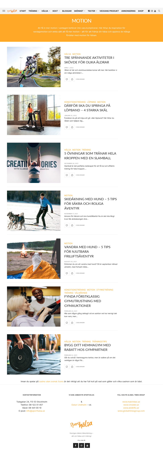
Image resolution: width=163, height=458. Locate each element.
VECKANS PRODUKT (109, 11)
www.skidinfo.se (131, 408)
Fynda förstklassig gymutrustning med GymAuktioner (82, 301)
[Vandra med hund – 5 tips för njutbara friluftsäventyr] (33, 259)
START (23, 11)
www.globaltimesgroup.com (131, 411)
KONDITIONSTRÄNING (75, 102)
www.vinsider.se (131, 404)
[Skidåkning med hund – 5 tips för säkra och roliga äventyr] (33, 211)
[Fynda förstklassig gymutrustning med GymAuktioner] (33, 306)
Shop (141, 11)
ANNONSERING (128, 11)
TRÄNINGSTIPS (99, 341)
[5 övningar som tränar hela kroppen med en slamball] (33, 163)
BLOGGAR (67, 11)
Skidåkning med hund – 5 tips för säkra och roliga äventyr (90, 204)
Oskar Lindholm (78, 404)
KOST (55, 11)
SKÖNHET (78, 11)
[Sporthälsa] (12, 11)
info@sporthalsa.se (35, 411)
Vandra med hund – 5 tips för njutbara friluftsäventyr (87, 251)
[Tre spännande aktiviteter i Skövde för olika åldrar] (33, 67)
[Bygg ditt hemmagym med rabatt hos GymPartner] (33, 354)
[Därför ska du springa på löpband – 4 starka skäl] (33, 115)
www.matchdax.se (131, 401)
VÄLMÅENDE (81, 293)
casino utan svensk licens (51, 381)
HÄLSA (45, 11)
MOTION (76, 54)
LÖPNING (91, 102)
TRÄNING (33, 11)
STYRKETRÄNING (104, 289)
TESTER (91, 11)
